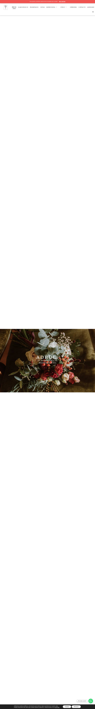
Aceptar (67, 706)
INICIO (14, 7)
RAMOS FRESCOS (23, 7)
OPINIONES (73, 7)
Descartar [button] (62, 1)
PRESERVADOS (34, 7)
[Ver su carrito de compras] (93, 12)
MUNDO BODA (50, 7)
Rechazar (76, 706)
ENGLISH (91, 7)
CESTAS (42, 7)
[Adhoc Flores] (6, 7)
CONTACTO (82, 7)
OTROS (62, 7)
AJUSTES (57, 707)
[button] (90, 701)
